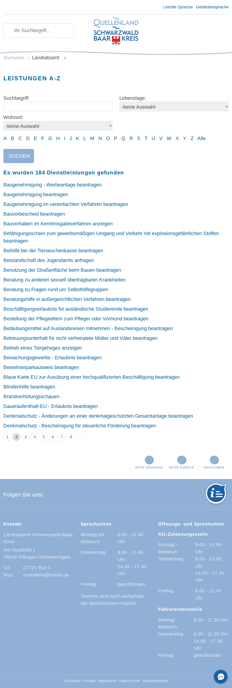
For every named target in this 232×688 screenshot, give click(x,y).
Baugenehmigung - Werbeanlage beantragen (52, 185)
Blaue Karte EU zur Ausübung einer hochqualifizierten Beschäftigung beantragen (91, 377)
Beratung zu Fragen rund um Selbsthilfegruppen (55, 289)
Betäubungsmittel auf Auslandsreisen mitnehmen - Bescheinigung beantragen (88, 328)
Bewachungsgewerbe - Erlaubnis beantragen (52, 357)
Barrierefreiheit (155, 681)
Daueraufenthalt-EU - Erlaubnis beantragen (50, 406)
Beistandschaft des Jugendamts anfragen (48, 260)
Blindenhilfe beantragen (29, 387)
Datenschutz (129, 681)
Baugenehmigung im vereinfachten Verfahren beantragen (65, 204)
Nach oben (214, 467)
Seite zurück (181, 467)
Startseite (13, 57)
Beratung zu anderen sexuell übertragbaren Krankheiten (64, 280)
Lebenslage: (132, 98)
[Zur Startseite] (116, 31)
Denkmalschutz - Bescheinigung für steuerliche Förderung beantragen (79, 426)
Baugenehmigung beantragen (35, 194)
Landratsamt (46, 57)
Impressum (107, 681)
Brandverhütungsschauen (31, 396)
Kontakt (89, 681)
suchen (19, 156)
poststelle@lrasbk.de (46, 574)
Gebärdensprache (212, 7)
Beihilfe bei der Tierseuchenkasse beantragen (53, 250)
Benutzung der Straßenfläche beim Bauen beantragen (62, 270)
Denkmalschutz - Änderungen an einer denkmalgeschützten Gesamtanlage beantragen (98, 416)
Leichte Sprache (178, 7)
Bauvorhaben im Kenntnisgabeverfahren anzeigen (58, 223)
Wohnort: (13, 117)
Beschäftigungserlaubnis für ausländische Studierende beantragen (75, 309)
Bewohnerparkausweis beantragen (41, 367)
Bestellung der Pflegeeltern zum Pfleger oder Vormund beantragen (75, 318)
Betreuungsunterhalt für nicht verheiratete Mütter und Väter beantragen (80, 338)
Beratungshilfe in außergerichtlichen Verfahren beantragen (66, 299)
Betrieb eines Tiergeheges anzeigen (42, 348)
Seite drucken (149, 467)
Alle (201, 138)
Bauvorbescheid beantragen (34, 214)
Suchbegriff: (16, 98)
